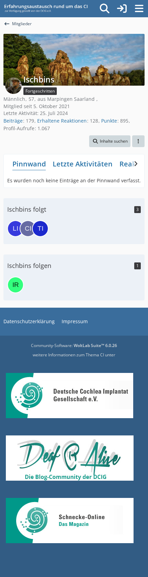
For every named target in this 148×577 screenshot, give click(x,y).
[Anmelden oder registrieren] (122, 8)
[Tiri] (40, 228)
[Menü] (139, 9)
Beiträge (13, 120)
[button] (109, 141)
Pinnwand (29, 164)
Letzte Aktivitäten (83, 164)
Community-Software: (74, 345)
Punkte (109, 120)
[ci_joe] (28, 228)
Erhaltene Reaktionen (62, 120)
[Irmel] (15, 285)
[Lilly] (15, 228)
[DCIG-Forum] (48, 9)
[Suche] (105, 9)
